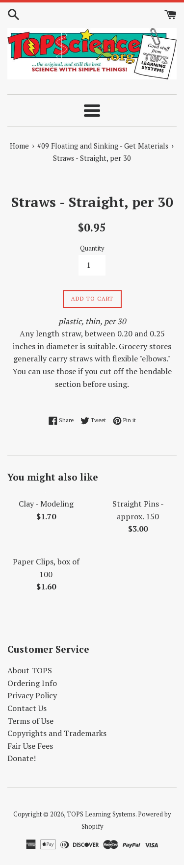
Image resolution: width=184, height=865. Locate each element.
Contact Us (27, 708)
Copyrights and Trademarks (56, 733)
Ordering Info (32, 683)
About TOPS (29, 670)
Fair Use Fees (30, 745)
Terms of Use (30, 720)
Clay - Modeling (46, 503)
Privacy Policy (32, 695)
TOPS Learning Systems (101, 814)
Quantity (92, 248)
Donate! (21, 758)
